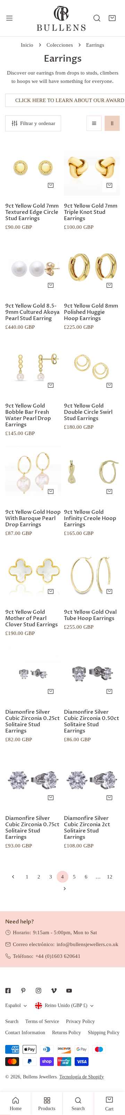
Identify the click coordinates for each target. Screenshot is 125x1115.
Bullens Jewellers (40, 1076)
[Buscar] (97, 18)
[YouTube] (69, 990)
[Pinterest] (23, 990)
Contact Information (25, 1032)
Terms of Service (42, 1021)
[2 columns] (112, 123)
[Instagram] (38, 990)
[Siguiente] (62, 889)
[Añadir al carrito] (51, 185)
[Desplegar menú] (9, 18)
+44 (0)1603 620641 (58, 956)
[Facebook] (8, 990)
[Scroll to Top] (112, 1078)
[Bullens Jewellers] (61, 18)
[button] (112, 18)
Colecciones (60, 45)
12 (109, 877)
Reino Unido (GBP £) (66, 1005)
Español (13, 1005)
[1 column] (94, 123)
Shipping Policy (103, 1032)
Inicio (27, 45)
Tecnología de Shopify (81, 1076)
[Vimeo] (53, 990)
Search (11, 1021)
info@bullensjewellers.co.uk (87, 944)
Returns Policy (66, 1032)
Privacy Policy (80, 1021)
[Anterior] (15, 877)
